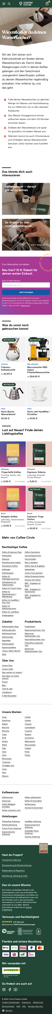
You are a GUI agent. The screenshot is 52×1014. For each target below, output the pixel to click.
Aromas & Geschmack (34, 808)
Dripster (28, 734)
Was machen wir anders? (12, 672)
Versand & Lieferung (11, 860)
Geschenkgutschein (33, 556)
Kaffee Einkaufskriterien (34, 576)
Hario (4, 752)
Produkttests (30, 627)
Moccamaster (30, 745)
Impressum (26, 1002)
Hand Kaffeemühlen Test (35, 640)
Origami (28, 748)
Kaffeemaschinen (9, 633)
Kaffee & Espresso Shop (11, 552)
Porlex (27, 752)
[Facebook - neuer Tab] (10, 989)
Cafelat (28, 717)
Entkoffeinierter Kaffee (11, 563)
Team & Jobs (7, 689)
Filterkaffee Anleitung (11, 821)
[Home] (26, 4)
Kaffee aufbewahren (33, 797)
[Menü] (3, 4)
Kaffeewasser (30, 804)
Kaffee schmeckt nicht (11, 810)
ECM (4, 738)
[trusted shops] (8, 931)
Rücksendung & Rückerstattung (16, 865)
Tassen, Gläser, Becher (11, 651)
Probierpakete (8, 615)
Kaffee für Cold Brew (10, 612)
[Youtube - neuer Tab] (15, 989)
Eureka (5, 741)
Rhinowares (6, 759)
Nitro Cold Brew (31, 563)
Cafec (4, 734)
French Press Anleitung (11, 828)
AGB (18, 1006)
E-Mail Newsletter (9, 696)
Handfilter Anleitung (33, 821)
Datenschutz (25, 305)
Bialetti (5, 724)
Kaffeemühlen (7, 637)
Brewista (5, 731)
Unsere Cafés (7, 669)
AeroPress (6, 720)
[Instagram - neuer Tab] (4, 989)
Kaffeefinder (30, 569)
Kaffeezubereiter (9, 630)
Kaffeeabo (6, 569)
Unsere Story (7, 665)
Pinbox (27, 755)
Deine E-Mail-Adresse (11, 281)
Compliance (7, 692)
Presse (5, 682)
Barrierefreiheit (8, 1006)
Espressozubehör (9, 647)
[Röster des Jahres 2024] (43, 848)
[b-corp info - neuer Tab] (25, 932)
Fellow (4, 745)
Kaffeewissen (7, 797)
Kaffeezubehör (8, 644)
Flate (4, 748)
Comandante (30, 728)
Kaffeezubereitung (9, 825)
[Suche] (10, 3)
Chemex (28, 724)
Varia (4, 772)
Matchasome (30, 741)
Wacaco (5, 776)
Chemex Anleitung (32, 837)
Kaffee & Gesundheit (33, 801)
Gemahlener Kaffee (10, 566)
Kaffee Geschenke (32, 552)
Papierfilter (6, 641)
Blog (4, 685)
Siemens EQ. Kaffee (33, 580)
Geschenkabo (30, 559)
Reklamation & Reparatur (13, 870)
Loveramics (29, 738)
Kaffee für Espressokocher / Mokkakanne (9, 594)
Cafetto (28, 720)
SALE (4, 654)
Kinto (4, 755)
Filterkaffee (6, 556)
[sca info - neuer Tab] (38, 931)
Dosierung (6, 801)
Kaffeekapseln (8, 573)
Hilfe (24, 1006)
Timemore (6, 762)
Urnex (4, 769)
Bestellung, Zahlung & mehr (15, 876)
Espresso (5, 559)
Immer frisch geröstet (33, 573)
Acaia (4, 717)
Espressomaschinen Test (35, 630)
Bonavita (5, 728)
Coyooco (28, 731)
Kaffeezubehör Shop (10, 627)
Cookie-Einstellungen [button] (11, 1002)
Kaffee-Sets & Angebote (35, 566)
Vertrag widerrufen (35, 1006)
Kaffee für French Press (11, 588)
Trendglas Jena (8, 766)
